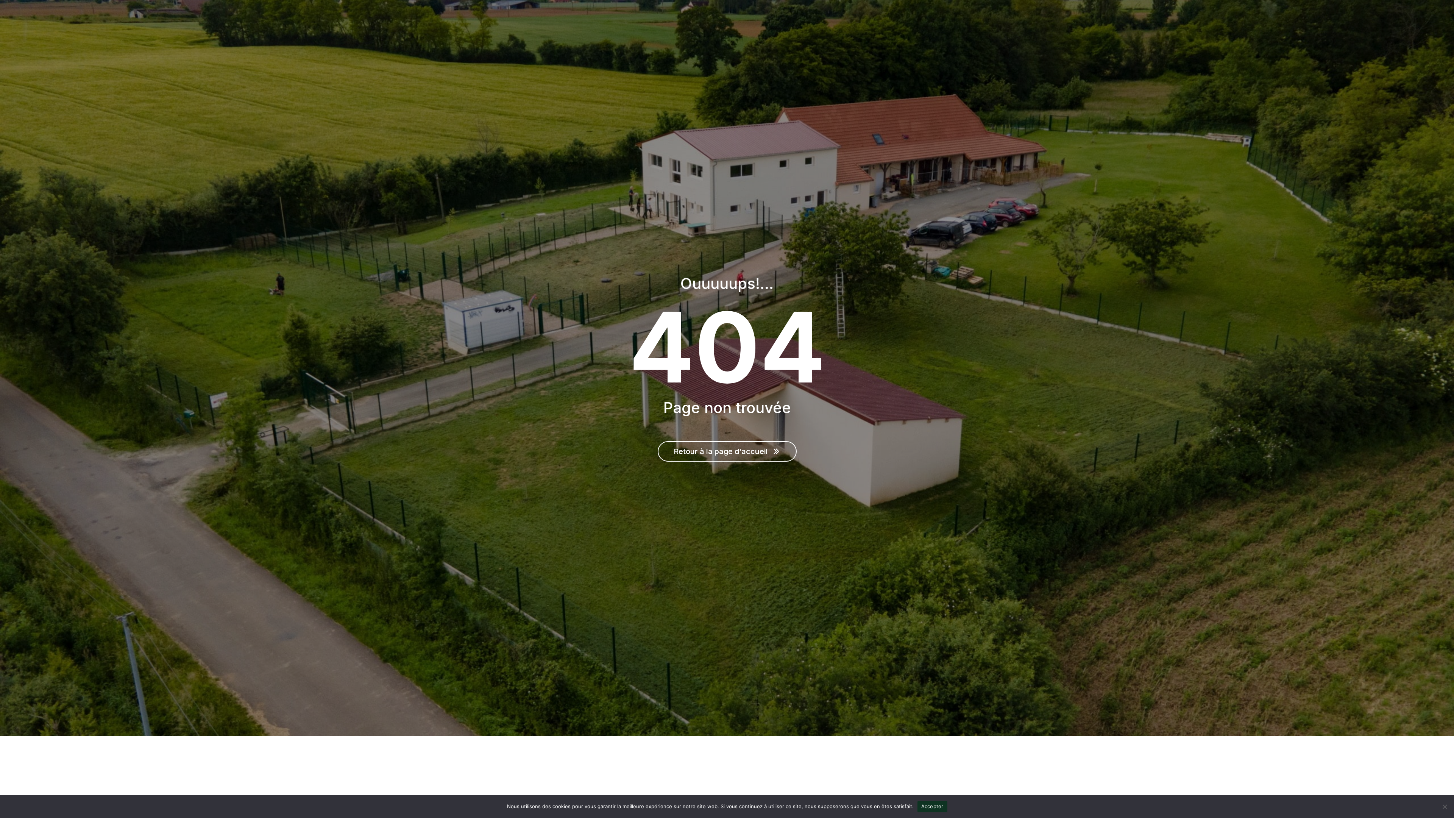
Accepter (932, 806)
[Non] (1444, 806)
